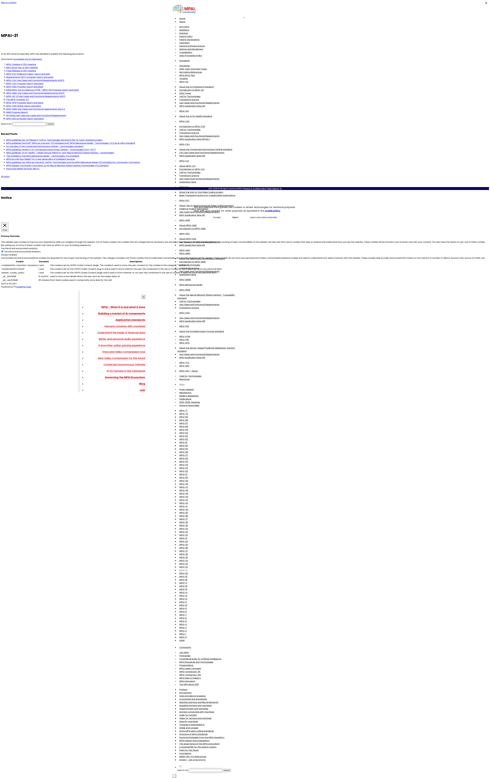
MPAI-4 (183, 624)
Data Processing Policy (190, 55)
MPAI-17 (183, 582)
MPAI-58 (183, 452)
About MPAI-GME (188, 225)
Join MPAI (184, 652)
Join (142, 390)
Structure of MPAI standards (193, 734)
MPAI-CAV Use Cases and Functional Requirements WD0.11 (35, 80)
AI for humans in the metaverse (126, 371)
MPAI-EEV (184, 187)
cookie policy (272, 210)
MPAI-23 (183, 563)
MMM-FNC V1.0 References (192, 756)
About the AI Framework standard (196, 86)
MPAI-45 (183, 493)
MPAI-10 (183, 605)
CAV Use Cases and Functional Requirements (201, 152)
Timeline (183, 78)
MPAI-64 (183, 432)
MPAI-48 (183, 484)
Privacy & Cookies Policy (254, 188)
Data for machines (188, 721)
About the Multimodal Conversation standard (202, 258)
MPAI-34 (183, 528)
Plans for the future (189, 750)
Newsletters (185, 392)
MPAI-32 (183, 535)
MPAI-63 (183, 436)
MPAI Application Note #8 (192, 321)
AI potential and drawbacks (193, 699)
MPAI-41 (183, 506)
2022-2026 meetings (189, 402)
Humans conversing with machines (196, 711)
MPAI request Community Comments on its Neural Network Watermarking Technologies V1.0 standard (57, 165)
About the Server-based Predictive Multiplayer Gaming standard (206, 350)
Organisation (185, 52)
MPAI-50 (183, 477)
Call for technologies (189, 265)
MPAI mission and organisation (194, 740)
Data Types (185, 93)
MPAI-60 (183, 445)
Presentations (186, 665)
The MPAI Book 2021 (189, 684)
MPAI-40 (183, 509)
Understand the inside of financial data (121, 332)
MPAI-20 (183, 573)
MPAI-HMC (184, 250)
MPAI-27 (183, 551)
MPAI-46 (183, 490)
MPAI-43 (183, 499)
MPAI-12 (183, 598)
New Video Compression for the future (121, 358)
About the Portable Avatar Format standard (201, 331)
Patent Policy (186, 36)
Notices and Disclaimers (191, 49)
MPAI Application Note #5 (192, 357)
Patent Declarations (189, 39)
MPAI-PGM (184, 336)
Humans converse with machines (125, 326)
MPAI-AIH (184, 111)
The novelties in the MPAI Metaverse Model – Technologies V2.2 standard (42, 156)
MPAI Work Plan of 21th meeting (22, 67)
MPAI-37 (183, 519)
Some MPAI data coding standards (196, 731)
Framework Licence (189, 99)
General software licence (192, 46)
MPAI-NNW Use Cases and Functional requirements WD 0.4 (35, 109)
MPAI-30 (183, 541)
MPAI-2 (183, 630)
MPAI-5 (183, 621)
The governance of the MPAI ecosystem (199, 743)
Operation (184, 42)
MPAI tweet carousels (190, 668)
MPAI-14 (183, 592)
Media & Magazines (188, 395)
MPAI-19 (183, 576)
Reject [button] (235, 217)
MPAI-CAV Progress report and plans (25, 83)
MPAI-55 (183, 461)
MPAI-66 (183, 426)
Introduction (185, 692)
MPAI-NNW (184, 289)
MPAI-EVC (184, 200)
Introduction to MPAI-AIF (191, 90)
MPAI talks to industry (190, 678)
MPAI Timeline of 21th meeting (21, 64)
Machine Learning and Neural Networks (198, 702)
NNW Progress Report (17, 112)
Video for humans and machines (195, 718)
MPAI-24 (183, 560)
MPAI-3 (183, 627)
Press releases (186, 389)
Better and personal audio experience (122, 339)
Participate (185, 655)
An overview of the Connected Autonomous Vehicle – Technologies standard (44, 146)
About (182, 21)
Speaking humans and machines (195, 705)
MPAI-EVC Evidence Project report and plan (28, 74)
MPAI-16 (183, 586)
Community (185, 647)
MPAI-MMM (185, 279)
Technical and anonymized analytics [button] (19, 248)
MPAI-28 (183, 547)
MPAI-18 (183, 579)
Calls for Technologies (190, 376)
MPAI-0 (183, 637)
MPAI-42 (183, 503)
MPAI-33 (183, 531)
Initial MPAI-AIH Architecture (20, 89)
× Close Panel (143, 297)
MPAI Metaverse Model (190, 284)
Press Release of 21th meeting (21, 70)
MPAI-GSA (184, 233)
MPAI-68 (183, 420)
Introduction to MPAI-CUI (191, 169)
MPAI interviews (187, 681)
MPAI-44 (183, 496)
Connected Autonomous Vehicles (124, 364)
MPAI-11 (183, 602)
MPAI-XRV (184, 365)
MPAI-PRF (184, 339)
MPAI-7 (183, 614)
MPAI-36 (183, 522)
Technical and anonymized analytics (22, 251)
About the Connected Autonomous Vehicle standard (205, 149)
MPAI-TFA (184, 362)
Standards (184, 60)
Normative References (190, 72)
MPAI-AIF (183, 81)
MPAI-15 (183, 589)
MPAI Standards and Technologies (196, 662)
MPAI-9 (183, 608)
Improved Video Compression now (123, 352)
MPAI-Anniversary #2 (190, 674)
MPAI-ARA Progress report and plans (24, 86)
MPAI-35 (183, 525)
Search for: (182, 770)
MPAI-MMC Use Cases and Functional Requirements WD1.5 (35, 93)
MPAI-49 (183, 480)
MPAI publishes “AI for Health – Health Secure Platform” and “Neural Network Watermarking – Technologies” (60, 152)
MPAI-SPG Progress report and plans (24, 102)
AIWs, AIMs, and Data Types (193, 69)
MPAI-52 (183, 471)
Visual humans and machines (193, 708)
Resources (184, 379)
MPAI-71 (183, 410)
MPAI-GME (184, 220)
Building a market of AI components (121, 313)
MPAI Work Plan (187, 75)
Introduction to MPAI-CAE (192, 126)
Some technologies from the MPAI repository (201, 737)
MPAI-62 (183, 439)
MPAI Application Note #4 (192, 106)
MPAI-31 (183, 538)
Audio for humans (188, 715)
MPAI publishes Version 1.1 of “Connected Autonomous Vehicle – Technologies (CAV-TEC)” (51, 149)
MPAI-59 (183, 448)
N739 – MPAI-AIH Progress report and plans (57, 89)
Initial (182, 640)
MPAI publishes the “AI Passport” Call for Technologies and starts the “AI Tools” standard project (54, 140)
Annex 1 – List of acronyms (192, 759)
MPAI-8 (183, 611)
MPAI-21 (183, 570)
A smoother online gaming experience (121, 345)
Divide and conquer (189, 727)
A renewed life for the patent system (197, 747)
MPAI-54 (183, 464)
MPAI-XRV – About (188, 371)
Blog (142, 383)
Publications (185, 399)
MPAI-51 (183, 474)
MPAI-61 (183, 442)
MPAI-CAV (184, 144)
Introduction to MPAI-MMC (192, 261)
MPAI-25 (183, 557)
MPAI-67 (183, 423)
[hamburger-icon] (244, 17)
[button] (180, 767)
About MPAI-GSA (187, 238)
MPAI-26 (183, 554)
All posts (5, 176)
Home (182, 18)
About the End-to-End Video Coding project (201, 192)
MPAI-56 (183, 458)
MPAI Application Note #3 (192, 215)
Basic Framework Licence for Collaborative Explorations (207, 195)
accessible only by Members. (27, 59)
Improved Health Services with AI (22, 168)
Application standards (130, 320)
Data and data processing (192, 695)
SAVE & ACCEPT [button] (9, 283)
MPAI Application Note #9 (192, 155)
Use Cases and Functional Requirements (199, 102)
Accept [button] (217, 217)
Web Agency (273, 188)
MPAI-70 (183, 413)
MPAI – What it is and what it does (123, 307)
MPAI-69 (183, 416)
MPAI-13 (183, 595)
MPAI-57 (183, 455)
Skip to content (8, 2)
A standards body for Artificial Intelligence (200, 658)
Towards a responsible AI (191, 724)
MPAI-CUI (184, 160)
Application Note (187, 182)
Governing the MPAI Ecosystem (125, 377)
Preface (183, 689)
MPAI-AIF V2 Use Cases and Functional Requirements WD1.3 (35, 96)
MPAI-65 (183, 429)
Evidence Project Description (193, 208)
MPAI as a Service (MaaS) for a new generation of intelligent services (40, 159)
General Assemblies (189, 405)
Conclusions (185, 753)
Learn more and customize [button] (263, 217)
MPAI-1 (182, 634)
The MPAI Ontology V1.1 (17, 99)
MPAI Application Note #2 (192, 245)
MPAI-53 (183, 468)
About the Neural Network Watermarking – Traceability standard (206, 297)
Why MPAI (184, 26)
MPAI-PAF (184, 326)
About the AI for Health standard (195, 116)
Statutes (183, 33)
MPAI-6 (183, 618)
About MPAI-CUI (187, 166)
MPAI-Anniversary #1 (189, 671)
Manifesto (184, 30)
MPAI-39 (183, 512)
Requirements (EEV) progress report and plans (29, 77)
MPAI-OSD (184, 312)
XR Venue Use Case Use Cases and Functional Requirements (36, 115)
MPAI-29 (183, 544)
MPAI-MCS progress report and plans (25, 118)
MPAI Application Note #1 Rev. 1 (194, 139)
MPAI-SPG (184, 342)
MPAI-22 (183, 567)
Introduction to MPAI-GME (192, 228)
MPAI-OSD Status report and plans (23, 105)
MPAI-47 (183, 487)
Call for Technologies (189, 96)
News (182, 384)
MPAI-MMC (185, 253)
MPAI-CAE (184, 121)
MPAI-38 (183, 515)
